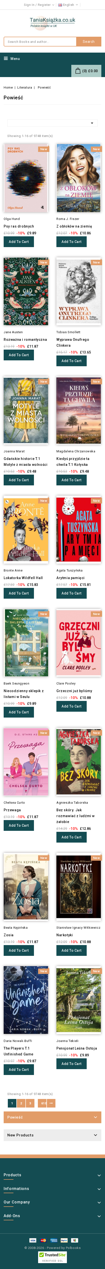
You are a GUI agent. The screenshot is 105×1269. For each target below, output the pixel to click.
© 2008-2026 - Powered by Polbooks (52, 1248)
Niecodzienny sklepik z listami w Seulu (24, 694)
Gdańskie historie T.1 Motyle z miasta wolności (25, 462)
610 (43, 1103)
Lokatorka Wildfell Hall (23, 578)
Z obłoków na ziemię (74, 226)
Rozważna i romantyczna (25, 340)
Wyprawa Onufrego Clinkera (72, 342)
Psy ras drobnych (19, 226)
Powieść (15, 1117)
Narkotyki (64, 935)
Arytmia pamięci (70, 578)
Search (89, 42)
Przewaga (12, 810)
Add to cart (19, 242)
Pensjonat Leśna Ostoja (76, 1048)
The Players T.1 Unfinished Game (18, 1051)
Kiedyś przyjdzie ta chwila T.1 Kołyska (72, 462)
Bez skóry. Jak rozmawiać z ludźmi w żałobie (75, 816)
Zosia (9, 935)
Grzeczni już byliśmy (74, 691)
